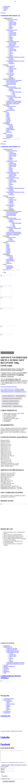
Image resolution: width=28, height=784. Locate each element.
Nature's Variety (12, 656)
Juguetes (8, 706)
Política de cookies (6, 764)
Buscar (5, 138)
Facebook (5, 744)
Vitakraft (11, 661)
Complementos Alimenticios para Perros (15, 662)
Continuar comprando (8, 781)
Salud (7, 707)
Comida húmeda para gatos (7, 391)
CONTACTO (6, 713)
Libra (10, 657)
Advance (11, 653)
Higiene (8, 705)
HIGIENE (5, 667)
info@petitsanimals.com (6, 4)
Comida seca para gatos (11, 649)
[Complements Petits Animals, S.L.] (3, 12)
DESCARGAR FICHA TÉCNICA (9, 386)
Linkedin (5, 737)
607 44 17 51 (11, 1)
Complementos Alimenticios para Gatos (15, 663)
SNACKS (5, 665)
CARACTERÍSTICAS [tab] (8, 396)
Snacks (8, 702)
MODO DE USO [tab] (17, 406)
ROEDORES (6, 671)
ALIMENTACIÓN (19, 390)
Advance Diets (4, 390)
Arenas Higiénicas (10, 703)
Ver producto (5, 577)
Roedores (8, 709)
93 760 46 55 (4, 1)
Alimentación (9, 701)
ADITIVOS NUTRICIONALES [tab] (11, 401)
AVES (4, 672)
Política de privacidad (16, 764)
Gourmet (11, 658)
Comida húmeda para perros (19, 391)
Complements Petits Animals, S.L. (10, 15)
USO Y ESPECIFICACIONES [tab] (10, 403)
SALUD (5, 670)
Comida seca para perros (11, 648)
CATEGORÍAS (7, 700)
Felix (10, 660)
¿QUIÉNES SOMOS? (8, 698)
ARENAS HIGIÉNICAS (9, 666)
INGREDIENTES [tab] (20, 396)
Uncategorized (6, 645)
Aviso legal (23, 764)
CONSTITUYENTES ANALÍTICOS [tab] (12, 398)
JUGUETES (6, 669)
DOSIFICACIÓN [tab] (7, 406)
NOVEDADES (7, 711)
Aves (7, 710)
